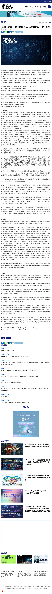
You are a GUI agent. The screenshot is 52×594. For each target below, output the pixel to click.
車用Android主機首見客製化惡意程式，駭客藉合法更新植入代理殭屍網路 (41, 573)
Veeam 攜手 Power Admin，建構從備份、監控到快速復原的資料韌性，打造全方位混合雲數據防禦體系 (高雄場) (25, 363)
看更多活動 (26, 407)
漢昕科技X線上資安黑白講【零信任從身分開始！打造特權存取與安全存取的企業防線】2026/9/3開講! (24, 389)
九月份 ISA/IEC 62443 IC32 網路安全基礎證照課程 (15, 402)
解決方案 (38, 7)
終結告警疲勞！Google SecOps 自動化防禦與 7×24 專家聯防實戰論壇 (20, 376)
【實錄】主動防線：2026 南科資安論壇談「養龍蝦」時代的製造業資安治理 (24, 574)
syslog (8, 338)
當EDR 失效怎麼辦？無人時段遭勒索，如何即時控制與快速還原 (18, 370)
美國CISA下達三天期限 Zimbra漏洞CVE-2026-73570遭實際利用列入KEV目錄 (8, 574)
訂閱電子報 (47, 1)
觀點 (31, 7)
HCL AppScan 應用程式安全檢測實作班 (12, 382)
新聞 (26, 7)
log (3, 338)
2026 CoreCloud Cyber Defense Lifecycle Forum (14, 356)
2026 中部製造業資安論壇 (8, 350)
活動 (44, 7)
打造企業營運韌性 (6, 396)
